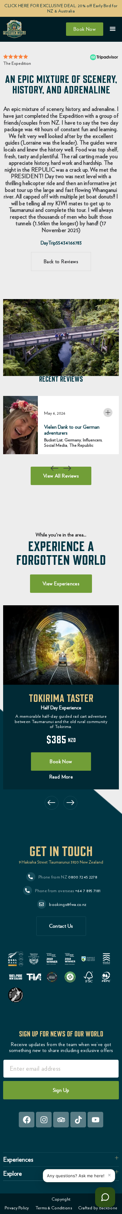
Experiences (18, 1159)
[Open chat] (105, 1197)
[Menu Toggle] (112, 29)
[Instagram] (44, 1119)
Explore (12, 1173)
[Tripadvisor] (61, 1119)
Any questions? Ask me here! (75, 1175)
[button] (54, 468)
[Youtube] (95, 1119)
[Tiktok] (78, 1119)
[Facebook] (26, 1119)
